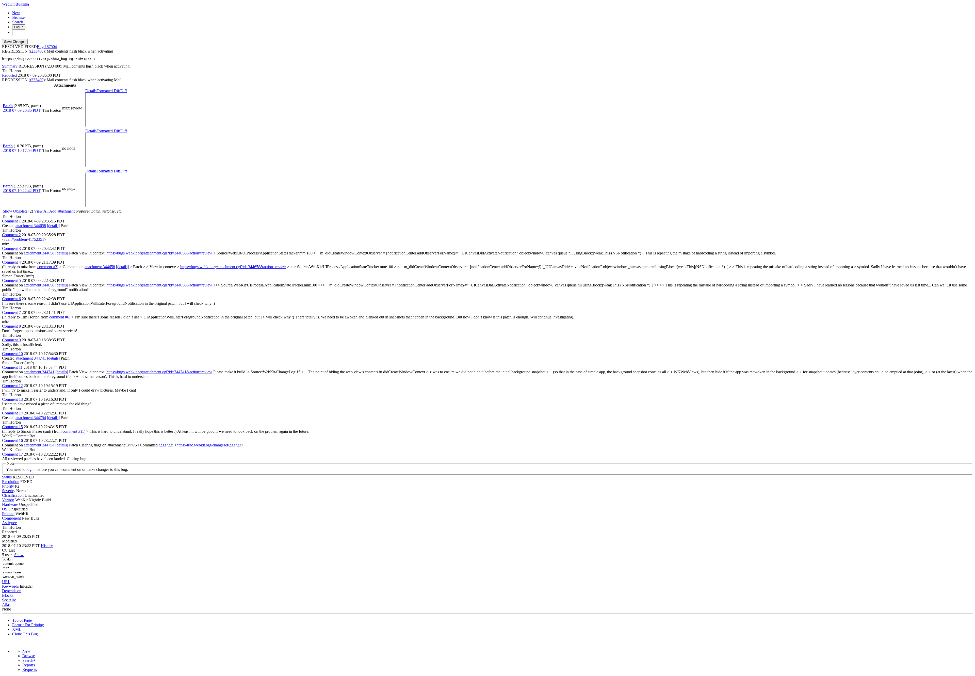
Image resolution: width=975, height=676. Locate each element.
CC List (8, 550)
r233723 (165, 445)
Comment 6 (11, 299)
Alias (6, 604)
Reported (9, 75)
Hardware (10, 504)
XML (16, 629)
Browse (18, 17)
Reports (28, 665)
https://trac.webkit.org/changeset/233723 (208, 445)
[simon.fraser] (13, 572)
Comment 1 (11, 221)
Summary (10, 66)
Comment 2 (11, 235)
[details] (53, 225)
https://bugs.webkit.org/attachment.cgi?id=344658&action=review (159, 253)
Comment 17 (12, 454)
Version (8, 500)
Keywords (10, 586)
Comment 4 (11, 262)
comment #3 (47, 267)
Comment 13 (12, 399)
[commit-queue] (13, 564)
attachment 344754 (30, 417)
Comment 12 (12, 385)
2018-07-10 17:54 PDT (21, 150)
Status (7, 477)
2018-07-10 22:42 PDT (21, 190)
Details (90, 91)
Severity (8, 491)
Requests (29, 669)
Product (8, 513)
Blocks (7, 595)
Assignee (9, 523)
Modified (9, 541)
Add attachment (62, 211)
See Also (9, 600)
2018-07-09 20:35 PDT (21, 110)
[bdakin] (13, 559)
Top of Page (22, 620)
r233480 (36, 51)
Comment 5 (11, 280)
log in (31, 469)
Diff (123, 91)
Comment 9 (11, 340)
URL (6, 582)
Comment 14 (12, 413)
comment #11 (73, 431)
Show (19, 555)
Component (11, 518)
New (16, 13)
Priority (8, 486)
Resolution (10, 481)
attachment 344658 (30, 225)
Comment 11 (12, 367)
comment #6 (59, 317)
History (47, 545)
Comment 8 (11, 326)
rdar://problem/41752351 (24, 239)
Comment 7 (11, 312)
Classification (13, 495)
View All (41, 211)
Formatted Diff (108, 91)
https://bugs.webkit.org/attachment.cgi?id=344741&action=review (159, 372)
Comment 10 (12, 353)
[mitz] (13, 568)
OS (4, 509)
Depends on (11, 591)
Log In (18, 27)
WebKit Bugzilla (15, 4)
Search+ (18, 22)
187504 (51, 46)
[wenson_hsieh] (13, 577)
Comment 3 (11, 248)
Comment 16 (12, 440)
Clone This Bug (25, 634)
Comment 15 (12, 427)
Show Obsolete (15, 211)
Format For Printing (28, 625)
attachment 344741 (30, 358)
